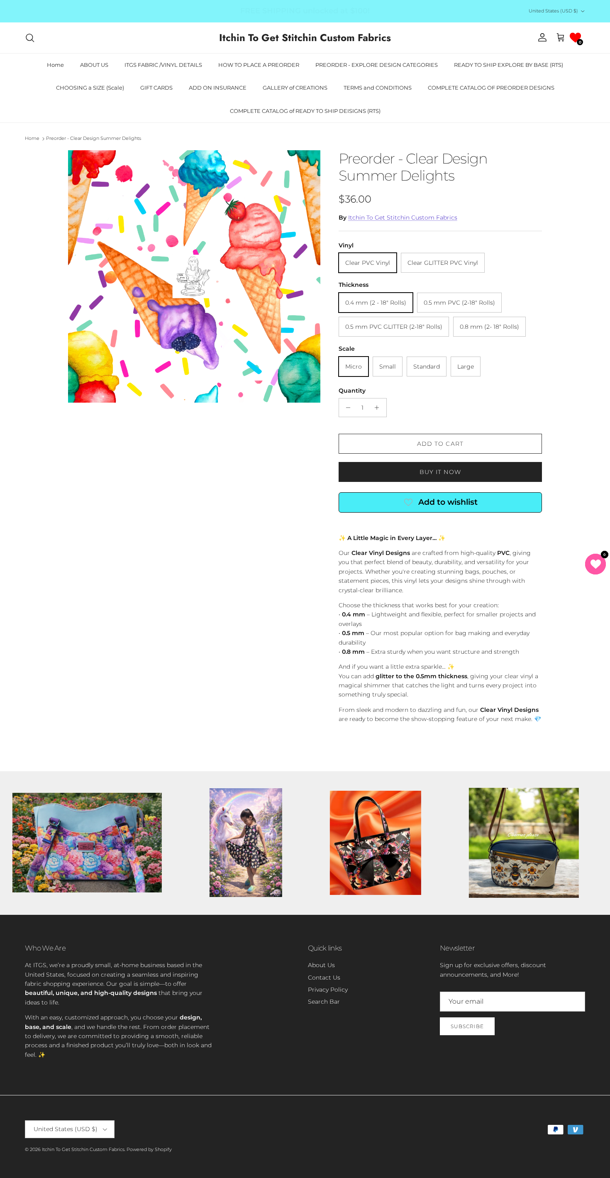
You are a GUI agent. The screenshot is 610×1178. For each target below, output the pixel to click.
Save (364, 559)
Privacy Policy (355, 630)
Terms (381, 630)
